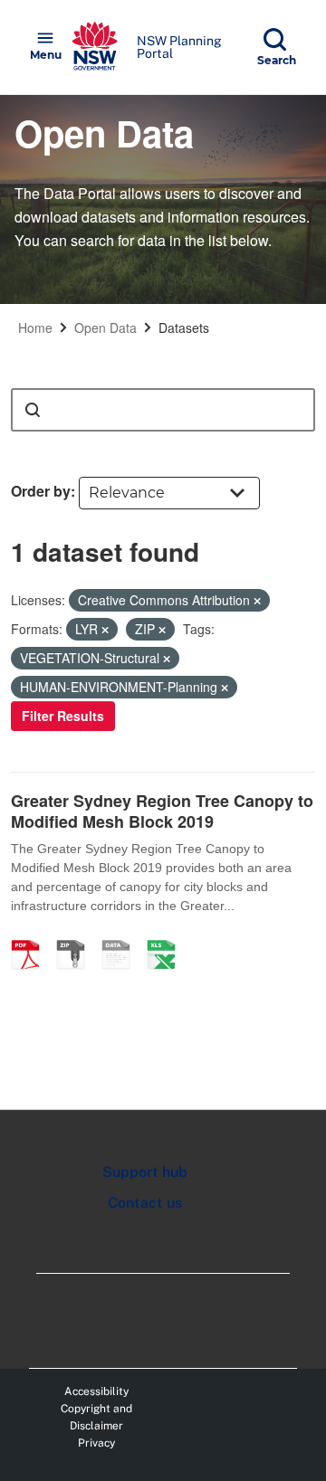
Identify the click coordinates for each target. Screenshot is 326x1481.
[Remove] (257, 600)
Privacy (96, 1443)
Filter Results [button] (63, 716)
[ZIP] (77, 935)
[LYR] (122, 935)
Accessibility (96, 1391)
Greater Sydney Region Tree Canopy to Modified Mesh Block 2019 (162, 811)
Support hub (144, 1172)
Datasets (183, 327)
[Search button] (32, 410)
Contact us (145, 1202)
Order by (41, 490)
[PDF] (32, 935)
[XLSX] (167, 935)
